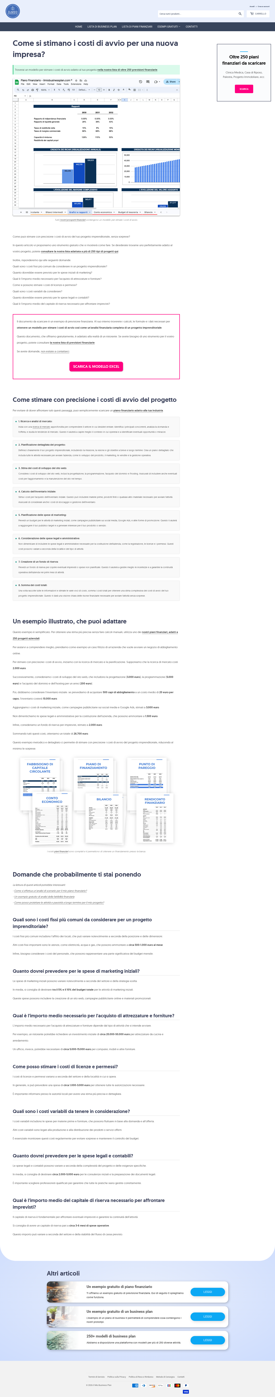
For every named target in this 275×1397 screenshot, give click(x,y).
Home (78, 26)
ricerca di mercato (41, 426)
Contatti (191, 26)
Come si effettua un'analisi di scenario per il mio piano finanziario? (50, 890)
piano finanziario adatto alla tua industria (138, 410)
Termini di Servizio (96, 1377)
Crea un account (263, 6)
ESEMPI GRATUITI (168, 26)
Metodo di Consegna (165, 1377)
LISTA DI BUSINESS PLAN (102, 26)
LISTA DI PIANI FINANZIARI (137, 26)
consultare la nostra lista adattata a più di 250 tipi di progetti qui (79, 251)
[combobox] (201, 13)
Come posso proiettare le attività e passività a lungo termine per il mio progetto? (59, 902)
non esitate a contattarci (55, 351)
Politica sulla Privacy (116, 1377)
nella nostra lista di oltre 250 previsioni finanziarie (127, 69)
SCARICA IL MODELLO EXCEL (96, 366)
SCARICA (244, 88)
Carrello (260, 13)
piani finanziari (61, 851)
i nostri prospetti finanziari (72, 219)
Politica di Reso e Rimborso (141, 1377)
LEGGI (208, 1292)
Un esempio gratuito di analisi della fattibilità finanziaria (44, 896)
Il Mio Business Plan (102, 1385)
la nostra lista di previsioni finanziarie (72, 342)
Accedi (252, 6)
